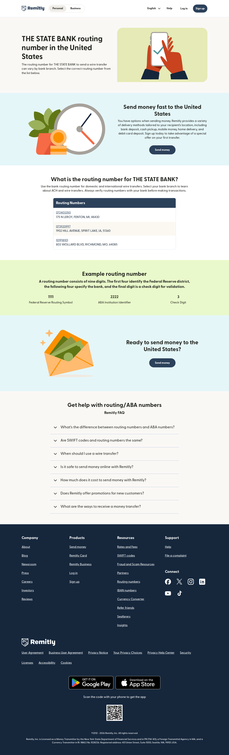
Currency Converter (130, 599)
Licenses (27, 662)
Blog (25, 555)
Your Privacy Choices (127, 652)
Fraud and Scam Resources (135, 564)
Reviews (27, 599)
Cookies (66, 662)
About (26, 547)
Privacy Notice (98, 652)
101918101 (62, 240)
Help (169, 8)
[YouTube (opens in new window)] (168, 593)
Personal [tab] (57, 8)
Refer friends (125, 607)
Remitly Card (78, 555)
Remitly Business (80, 564)
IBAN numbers (126, 590)
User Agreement (32, 652)
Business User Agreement (66, 652)
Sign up (74, 581)
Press (25, 573)
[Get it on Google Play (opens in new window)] (91, 682)
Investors (28, 590)
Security (185, 652)
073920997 (63, 226)
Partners (123, 573)
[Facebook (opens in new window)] (168, 582)
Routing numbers (128, 581)
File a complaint (175, 555)
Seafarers (123, 616)
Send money (162, 150)
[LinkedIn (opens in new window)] (202, 582)
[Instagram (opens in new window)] (191, 582)
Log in (73, 573)
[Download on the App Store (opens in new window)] (138, 682)
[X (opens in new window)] (179, 582)
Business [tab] (75, 8)
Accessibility (47, 662)
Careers (27, 581)
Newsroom (29, 564)
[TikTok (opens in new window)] (179, 593)
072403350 (63, 212)
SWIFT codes (126, 555)
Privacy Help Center (161, 652)
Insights (122, 625)
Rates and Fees (127, 547)
